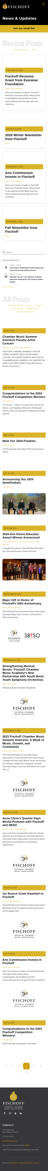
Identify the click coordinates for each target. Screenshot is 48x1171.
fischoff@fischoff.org (9, 1141)
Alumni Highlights (25, 312)
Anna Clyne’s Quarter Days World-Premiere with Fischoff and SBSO (23, 822)
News (34, 50)
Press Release (21, 50)
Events (38, 305)
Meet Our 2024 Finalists (19, 440)
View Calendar (8, 287)
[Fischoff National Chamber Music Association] (16, 8)
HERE (27, 1145)
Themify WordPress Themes (30, 1163)
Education (18, 309)
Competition (32, 309)
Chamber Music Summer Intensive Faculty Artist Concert (19, 340)
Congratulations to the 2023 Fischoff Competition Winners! (22, 1032)
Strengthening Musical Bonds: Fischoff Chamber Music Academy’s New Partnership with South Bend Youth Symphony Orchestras (23, 673)
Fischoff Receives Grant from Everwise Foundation (21, 80)
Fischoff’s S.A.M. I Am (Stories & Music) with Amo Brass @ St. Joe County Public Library (26, 279)
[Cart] (38, 3)
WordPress (14, 1163)
